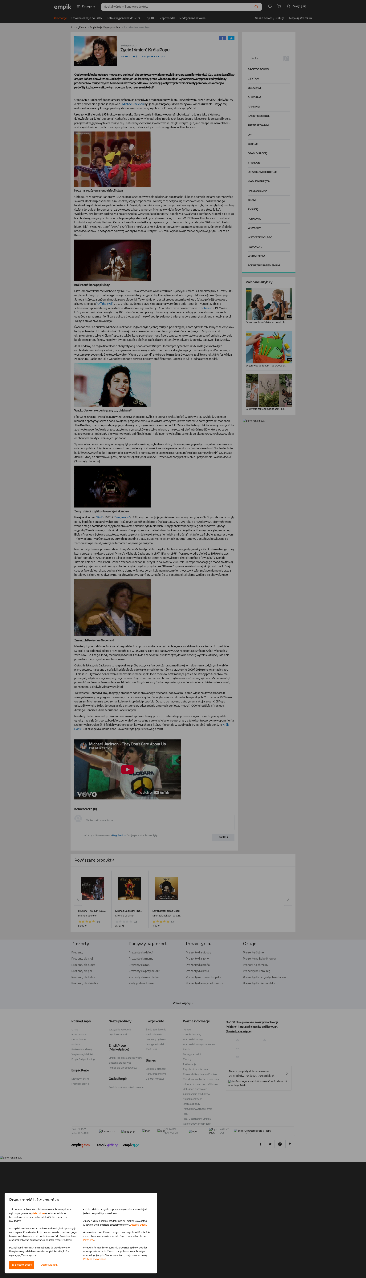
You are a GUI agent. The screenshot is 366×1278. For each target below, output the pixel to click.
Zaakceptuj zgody (21, 1265)
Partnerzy (88, 1240)
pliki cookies (38, 1213)
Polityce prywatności (95, 1259)
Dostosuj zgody (49, 1265)
